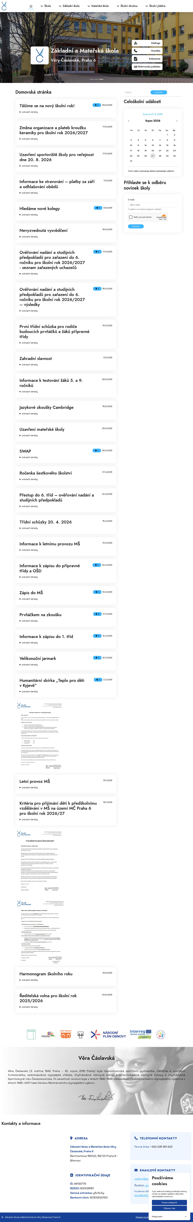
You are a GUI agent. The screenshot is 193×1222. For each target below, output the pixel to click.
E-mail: (131, 199)
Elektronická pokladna (149, 66)
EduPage (155, 43)
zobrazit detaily (30, 112)
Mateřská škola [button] (100, 6)
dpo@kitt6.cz (142, 1195)
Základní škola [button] (70, 6)
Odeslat (135, 226)
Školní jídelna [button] (156, 6)
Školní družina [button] (128, 6)
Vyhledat (159, 92)
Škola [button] (47, 6)
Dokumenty (154, 58)
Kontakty (155, 50)
